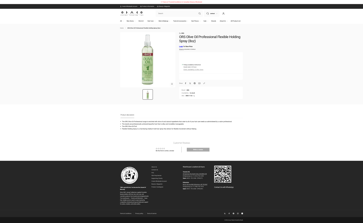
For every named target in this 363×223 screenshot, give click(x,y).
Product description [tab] (127, 115)
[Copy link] (204, 83)
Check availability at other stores (193, 69)
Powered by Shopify (239, 220)
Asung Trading (231, 220)
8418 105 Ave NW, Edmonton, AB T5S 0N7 (195, 184)
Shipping (181, 49)
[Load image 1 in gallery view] (148, 94)
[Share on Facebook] (186, 83)
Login (181, 46)
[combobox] (179, 13)
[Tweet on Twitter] (190, 83)
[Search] (200, 13)
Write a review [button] (198, 149)
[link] (128, 6)
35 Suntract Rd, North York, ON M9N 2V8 (195, 174)
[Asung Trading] (222, 182)
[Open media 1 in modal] (147, 59)
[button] (121, 21)
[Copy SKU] (194, 95)
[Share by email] (199, 83)
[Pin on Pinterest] (195, 83)
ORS (181, 33)
